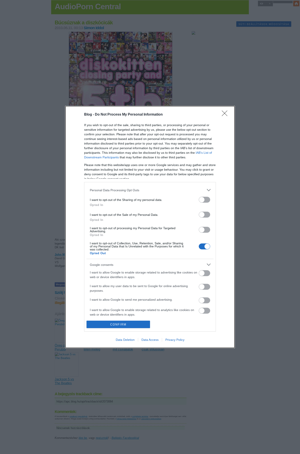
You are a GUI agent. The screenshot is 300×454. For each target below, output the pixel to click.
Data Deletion (125, 339)
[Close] (226, 115)
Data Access (150, 339)
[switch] (204, 200)
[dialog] (150, 227)
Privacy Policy (174, 339)
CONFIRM (118, 324)
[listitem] (150, 190)
